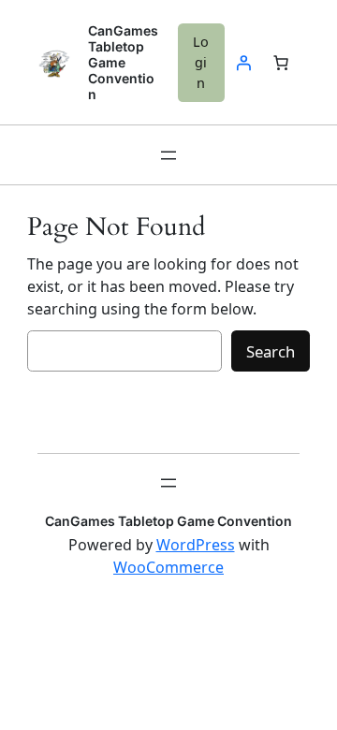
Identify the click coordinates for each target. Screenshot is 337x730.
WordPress (195, 544)
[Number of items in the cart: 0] (281, 62)
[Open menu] (168, 155)
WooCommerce (168, 567)
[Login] (243, 62)
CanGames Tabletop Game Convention (123, 62)
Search (270, 351)
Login (201, 62)
